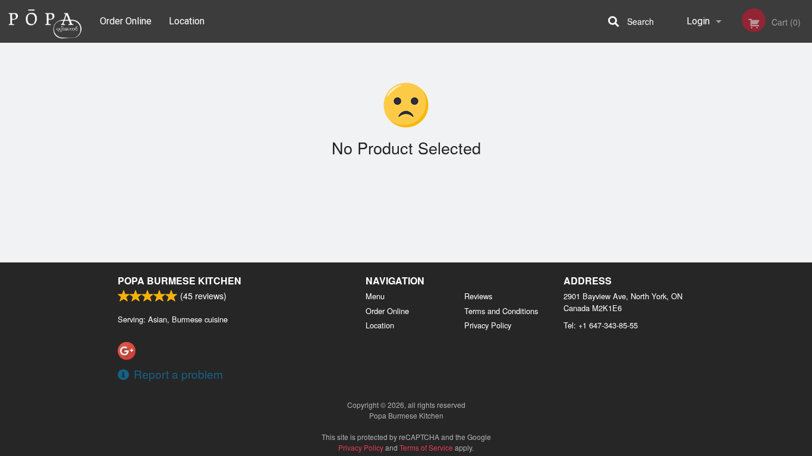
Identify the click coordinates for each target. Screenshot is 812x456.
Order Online (126, 21)
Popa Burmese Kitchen (179, 280)
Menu (375, 296)
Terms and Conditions (501, 310)
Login (698, 21)
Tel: (601, 325)
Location (186, 21)
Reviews (478, 296)
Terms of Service (426, 447)
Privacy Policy (487, 325)
